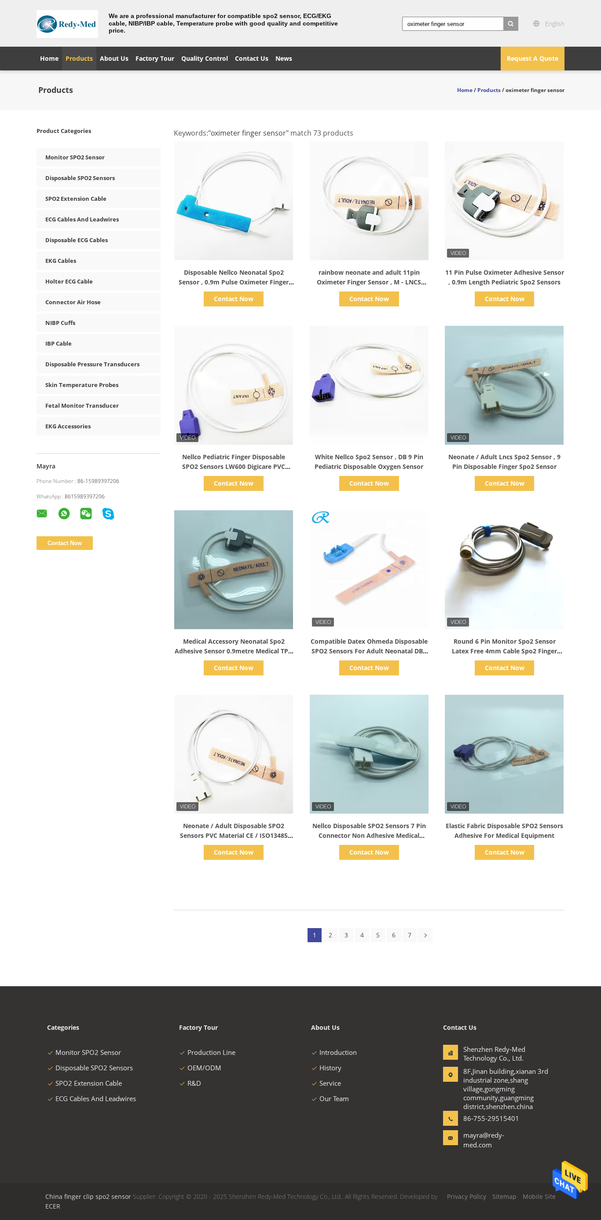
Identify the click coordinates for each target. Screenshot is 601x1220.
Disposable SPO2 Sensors (80, 178)
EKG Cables (60, 261)
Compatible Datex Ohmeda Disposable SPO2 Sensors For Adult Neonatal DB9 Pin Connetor (369, 651)
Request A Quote (532, 58)
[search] (510, 24)
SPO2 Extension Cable (75, 199)
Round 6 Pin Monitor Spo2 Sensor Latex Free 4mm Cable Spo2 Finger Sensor (504, 651)
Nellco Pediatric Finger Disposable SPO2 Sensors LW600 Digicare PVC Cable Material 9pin (233, 466)
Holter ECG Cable (69, 281)
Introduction (338, 1052)
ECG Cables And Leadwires (82, 219)
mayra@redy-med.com (483, 1140)
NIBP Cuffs (60, 323)
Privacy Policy (466, 1196)
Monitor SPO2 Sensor (75, 157)
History (330, 1067)
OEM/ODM (204, 1067)
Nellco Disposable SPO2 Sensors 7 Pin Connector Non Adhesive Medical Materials (369, 835)
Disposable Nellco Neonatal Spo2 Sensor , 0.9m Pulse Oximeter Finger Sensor (234, 282)
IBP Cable (58, 343)
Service (330, 1083)
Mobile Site (539, 1196)
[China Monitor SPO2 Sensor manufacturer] (67, 23)
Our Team (334, 1098)
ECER (52, 1206)
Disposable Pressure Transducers (92, 364)
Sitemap (504, 1196)
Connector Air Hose (73, 302)
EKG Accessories (68, 426)
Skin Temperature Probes (81, 385)
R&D (194, 1083)
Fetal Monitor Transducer (82, 405)
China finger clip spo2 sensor (88, 1196)
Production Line (211, 1052)
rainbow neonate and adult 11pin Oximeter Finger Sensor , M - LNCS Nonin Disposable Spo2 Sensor (369, 282)
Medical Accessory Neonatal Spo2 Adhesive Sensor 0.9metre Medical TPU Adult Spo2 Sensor (234, 651)
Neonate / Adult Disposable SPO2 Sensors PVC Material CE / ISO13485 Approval (234, 835)
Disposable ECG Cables (76, 240)
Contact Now (233, 299)
